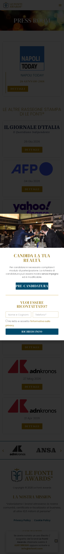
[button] (60, 218)
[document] (32, 277)
